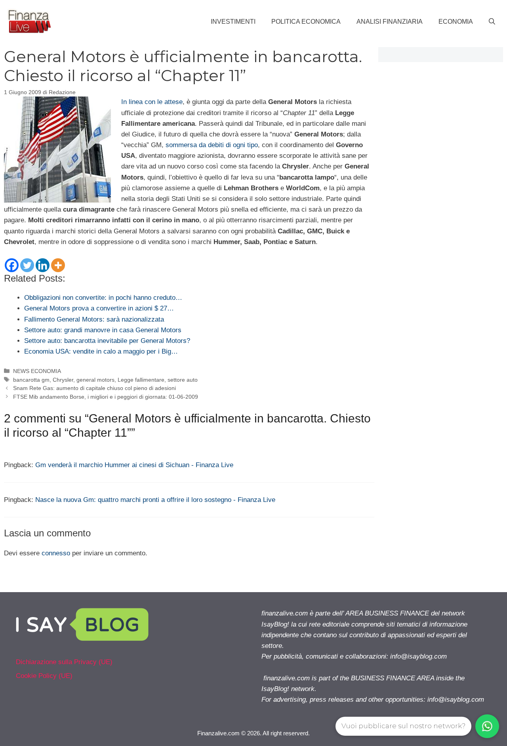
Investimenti (233, 21)
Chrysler (63, 380)
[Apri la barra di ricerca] (492, 22)
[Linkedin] (43, 265)
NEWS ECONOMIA (37, 371)
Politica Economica (306, 21)
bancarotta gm (31, 380)
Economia (455, 21)
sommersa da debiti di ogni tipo (212, 145)
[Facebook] (12, 265)
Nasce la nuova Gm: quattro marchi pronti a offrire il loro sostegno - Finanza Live (155, 500)
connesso (56, 553)
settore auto (183, 380)
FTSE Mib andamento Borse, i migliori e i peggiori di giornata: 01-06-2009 (105, 397)
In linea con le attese (152, 102)
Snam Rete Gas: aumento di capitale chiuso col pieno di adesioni (94, 388)
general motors (95, 380)
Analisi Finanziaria (389, 21)
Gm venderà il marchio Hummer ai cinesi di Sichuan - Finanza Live (134, 465)
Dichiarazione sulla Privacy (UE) (64, 662)
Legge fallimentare (141, 380)
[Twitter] (27, 265)
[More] (58, 265)
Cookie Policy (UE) (44, 676)
